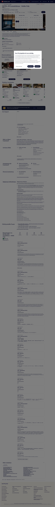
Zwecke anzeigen (19, 66)
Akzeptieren (37, 66)
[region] (28, 60)
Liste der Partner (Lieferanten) (19, 63)
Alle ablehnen (30, 66)
